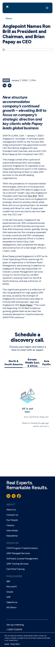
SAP (8, 597)
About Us (11, 509)
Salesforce (11, 602)
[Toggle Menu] (47, 7)
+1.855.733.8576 (14, 629)
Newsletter (12, 535)
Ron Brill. (32, 196)
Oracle (9, 591)
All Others (11, 607)
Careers (10, 525)
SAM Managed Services (18, 553)
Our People (12, 520)
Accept (6, 644)
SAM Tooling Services (17, 563)
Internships (12, 530)
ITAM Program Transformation (22, 548)
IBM (8, 581)
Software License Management (22, 558)
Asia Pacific (46, 363)
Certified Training (15, 569)
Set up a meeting (15, 624)
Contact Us (12, 514)
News (9, 18)
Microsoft (11, 586)
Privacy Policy (15, 644)
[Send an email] (10, 85)
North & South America (13, 363)
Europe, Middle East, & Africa (32, 362)
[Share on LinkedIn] (4, 85)
